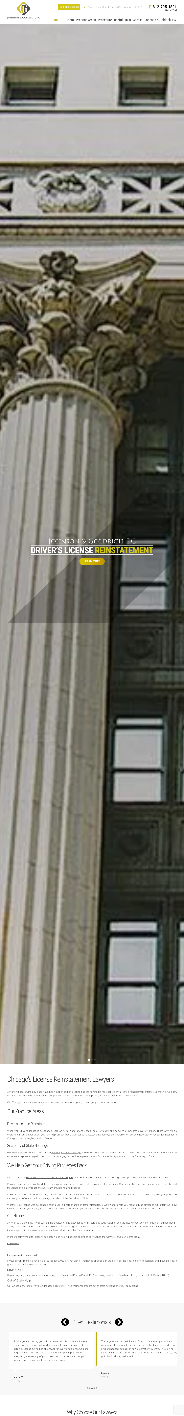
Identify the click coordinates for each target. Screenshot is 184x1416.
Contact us (119, 1208)
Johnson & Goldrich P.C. (23, 10)
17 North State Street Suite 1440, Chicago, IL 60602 (114, 7)
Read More (13, 1243)
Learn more (92, 561)
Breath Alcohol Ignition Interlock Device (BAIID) (144, 1275)
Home (54, 20)
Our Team (67, 20)
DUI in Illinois (63, 1205)
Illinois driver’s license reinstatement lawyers (49, 1177)
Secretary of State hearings (66, 1152)
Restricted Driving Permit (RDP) (78, 1275)
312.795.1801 (165, 6)
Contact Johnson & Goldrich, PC (154, 20)
